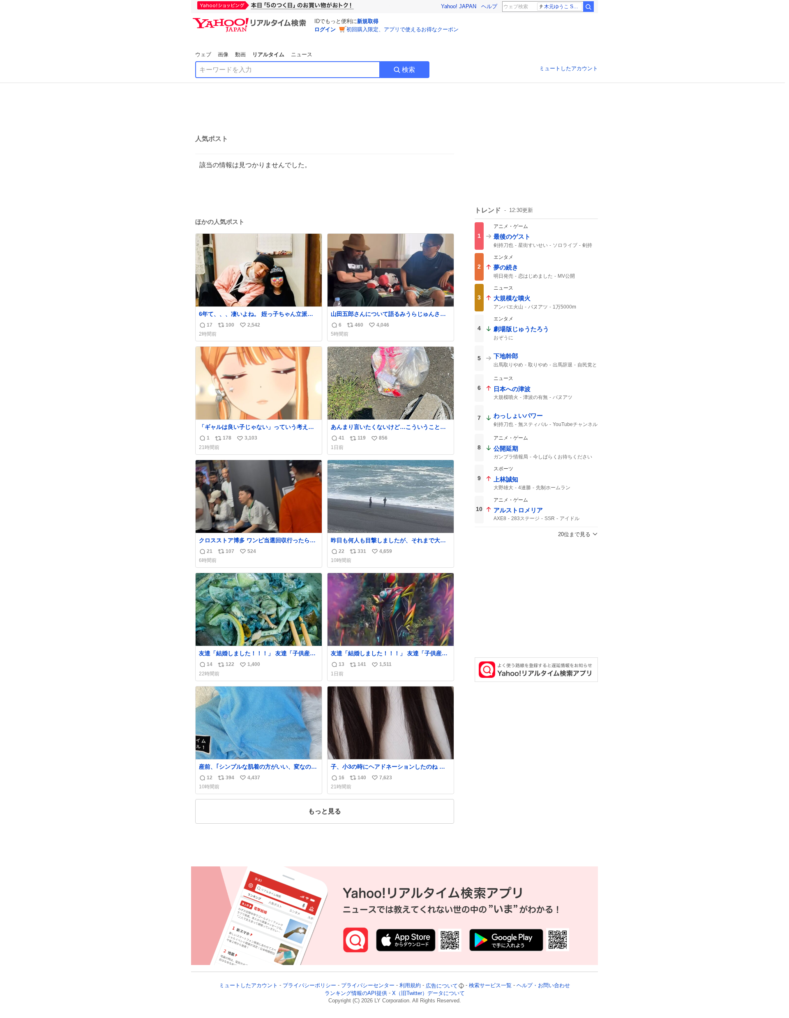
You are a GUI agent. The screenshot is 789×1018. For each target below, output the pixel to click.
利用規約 (410, 986)
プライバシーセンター (367, 986)
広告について (442, 986)
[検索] (588, 6)
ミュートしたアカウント (568, 68)
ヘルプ (489, 6)
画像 (223, 54)
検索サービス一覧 (490, 986)
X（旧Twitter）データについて (428, 993)
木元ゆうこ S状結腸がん (563, 6)
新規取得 (367, 21)
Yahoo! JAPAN (458, 6)
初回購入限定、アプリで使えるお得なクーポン (402, 29)
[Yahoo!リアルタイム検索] (250, 20)
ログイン (325, 29)
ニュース (301, 54)
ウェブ (203, 54)
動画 (240, 54)
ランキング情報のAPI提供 (356, 993)
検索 (408, 69)
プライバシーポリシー (309, 986)
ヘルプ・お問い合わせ (543, 986)
